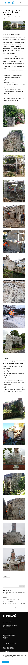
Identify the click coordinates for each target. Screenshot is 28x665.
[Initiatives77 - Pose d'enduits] (14, 227)
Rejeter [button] (19, 659)
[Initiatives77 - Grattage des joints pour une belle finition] (14, 252)
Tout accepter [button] (5, 661)
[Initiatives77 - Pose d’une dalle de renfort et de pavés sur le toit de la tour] (14, 302)
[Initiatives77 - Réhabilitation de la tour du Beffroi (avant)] (14, 420)
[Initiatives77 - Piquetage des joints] (14, 202)
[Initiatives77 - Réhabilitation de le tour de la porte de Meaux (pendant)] (14, 277)
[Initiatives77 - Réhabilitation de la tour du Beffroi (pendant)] (14, 470)
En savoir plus (5, 659)
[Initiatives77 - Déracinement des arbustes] (14, 177)
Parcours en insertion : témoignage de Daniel (12, 607)
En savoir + (6, 576)
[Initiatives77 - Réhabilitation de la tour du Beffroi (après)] (14, 545)
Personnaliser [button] (13, 659)
